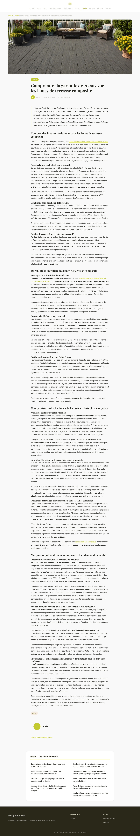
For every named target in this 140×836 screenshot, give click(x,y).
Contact (106, 822)
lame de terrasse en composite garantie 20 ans (88, 141)
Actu (38, 8)
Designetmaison (16, 815)
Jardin (84, 8)
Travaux (108, 8)
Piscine (100, 8)
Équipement (68, 8)
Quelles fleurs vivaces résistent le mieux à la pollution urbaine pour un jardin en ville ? (90, 765)
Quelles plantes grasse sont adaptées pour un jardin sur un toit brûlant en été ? (90, 794)
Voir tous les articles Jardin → (42, 738)
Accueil (31, 8)
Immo (77, 8)
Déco (45, 8)
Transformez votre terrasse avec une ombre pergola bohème (90, 779)
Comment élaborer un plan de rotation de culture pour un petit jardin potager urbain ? (90, 772)
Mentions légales (109, 818)
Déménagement (55, 8)
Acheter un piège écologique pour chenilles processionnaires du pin (47, 779)
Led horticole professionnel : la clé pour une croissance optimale (48, 765)
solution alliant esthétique (85, 542)
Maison (92, 8)
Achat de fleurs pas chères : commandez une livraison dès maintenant (90, 787)
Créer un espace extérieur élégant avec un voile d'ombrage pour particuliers (47, 772)
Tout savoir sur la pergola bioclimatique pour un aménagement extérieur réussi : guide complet (48, 788)
